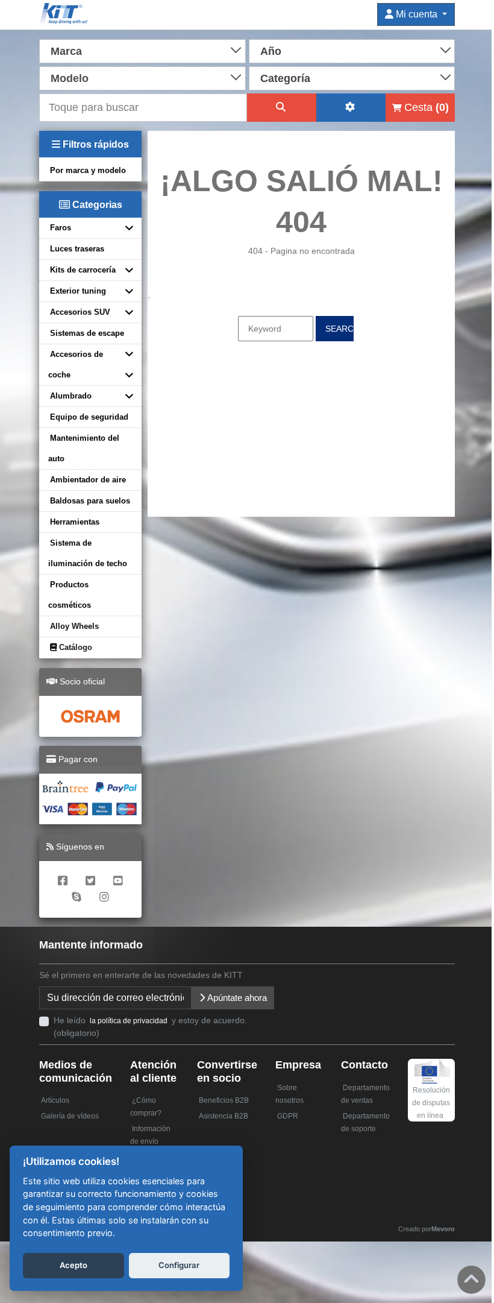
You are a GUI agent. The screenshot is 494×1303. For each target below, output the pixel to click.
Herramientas (74, 521)
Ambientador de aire (88, 479)
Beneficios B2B (224, 1100)
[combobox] (142, 50)
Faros (60, 227)
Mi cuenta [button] (416, 14)
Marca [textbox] (66, 51)
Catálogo (74, 647)
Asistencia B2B (223, 1116)
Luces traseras (77, 248)
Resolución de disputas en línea (431, 1103)
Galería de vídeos (70, 1116)
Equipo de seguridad (89, 416)
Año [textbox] (270, 51)
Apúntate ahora (236, 997)
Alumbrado (71, 395)
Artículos (55, 1100)
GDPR (287, 1116)
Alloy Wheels (74, 626)
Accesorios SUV (80, 312)
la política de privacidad (128, 1021)
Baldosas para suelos (90, 500)
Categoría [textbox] (285, 78)
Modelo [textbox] (70, 78)
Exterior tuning (78, 290)
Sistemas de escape (87, 333)
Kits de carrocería (83, 269)
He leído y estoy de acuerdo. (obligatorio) (150, 1026)
